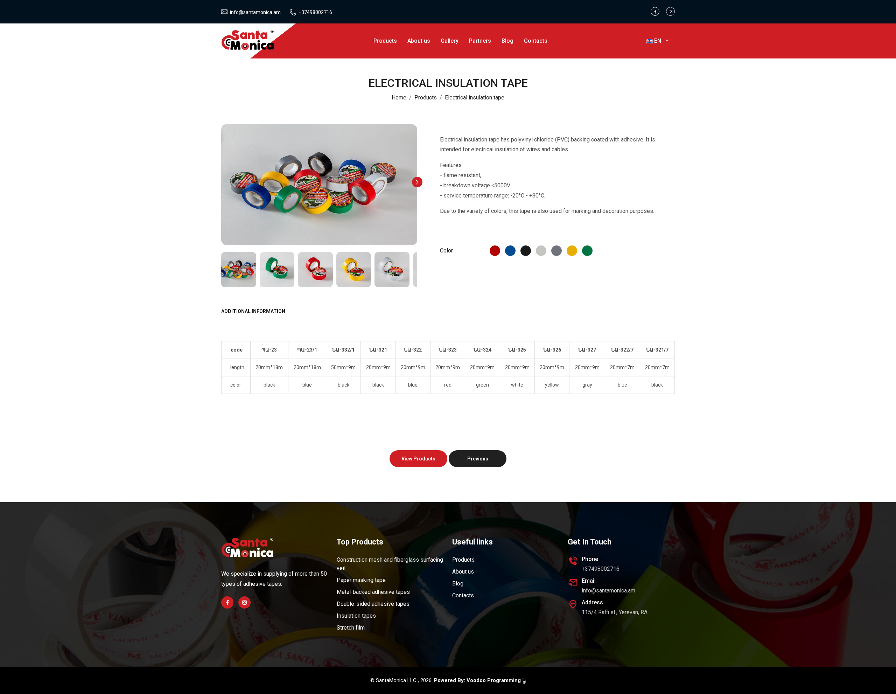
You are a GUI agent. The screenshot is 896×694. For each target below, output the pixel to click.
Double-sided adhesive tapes (373, 604)
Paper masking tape (361, 580)
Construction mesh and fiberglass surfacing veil (390, 563)
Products (385, 40)
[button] (417, 182)
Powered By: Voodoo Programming (478, 680)
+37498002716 (315, 12)
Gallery (449, 40)
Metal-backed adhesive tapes (373, 592)
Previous (477, 458)
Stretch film (351, 627)
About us (418, 40)
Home (399, 97)
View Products (418, 458)
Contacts (535, 40)
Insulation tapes (356, 615)
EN (658, 40)
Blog (507, 40)
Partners (480, 40)
